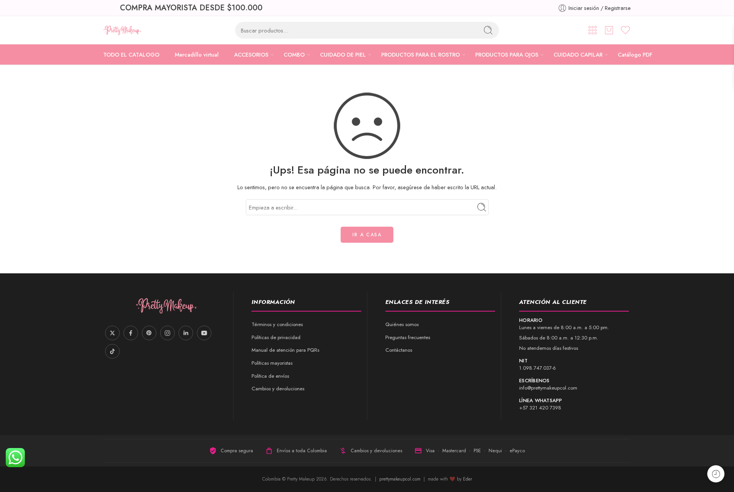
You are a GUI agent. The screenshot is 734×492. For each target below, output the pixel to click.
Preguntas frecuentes (407, 337)
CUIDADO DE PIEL (343, 54)
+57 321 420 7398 (540, 407)
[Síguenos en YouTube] (204, 333)
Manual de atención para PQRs (285, 350)
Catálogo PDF (635, 54)
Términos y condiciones (277, 324)
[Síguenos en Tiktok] (112, 351)
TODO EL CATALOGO (131, 54)
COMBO (294, 54)
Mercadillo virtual (197, 54)
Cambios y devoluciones (278, 388)
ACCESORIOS (251, 54)
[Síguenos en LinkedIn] (186, 333)
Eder (467, 479)
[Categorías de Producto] (592, 30)
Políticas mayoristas (272, 363)
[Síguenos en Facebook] (130, 333)
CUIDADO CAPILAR (578, 54)
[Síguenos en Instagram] (167, 333)
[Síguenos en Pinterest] (149, 333)
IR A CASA (367, 234)
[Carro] (609, 30)
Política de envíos (270, 376)
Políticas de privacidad (276, 337)
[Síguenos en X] (112, 333)
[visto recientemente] (715, 473)
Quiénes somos (402, 324)
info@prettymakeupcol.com (548, 387)
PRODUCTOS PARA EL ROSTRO (420, 54)
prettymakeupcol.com (400, 479)
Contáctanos (398, 350)
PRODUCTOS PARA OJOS (506, 54)
